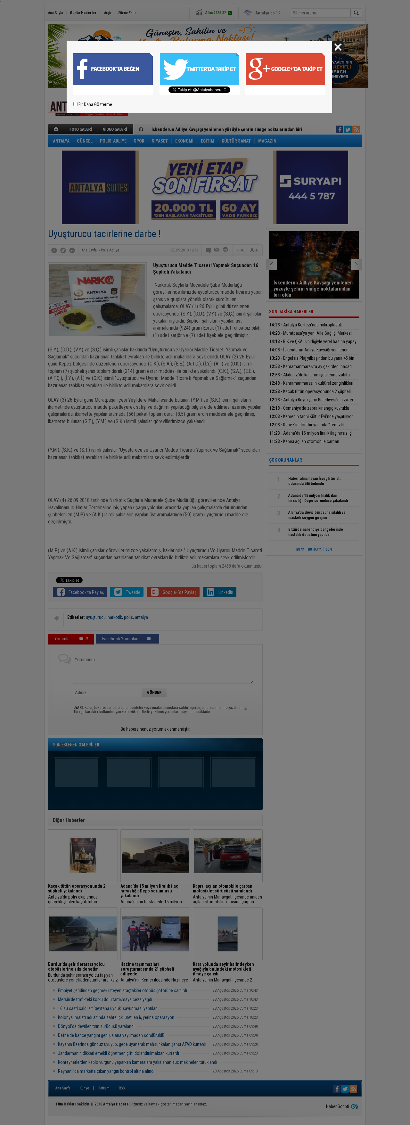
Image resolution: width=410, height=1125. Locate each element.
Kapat (338, 47)
